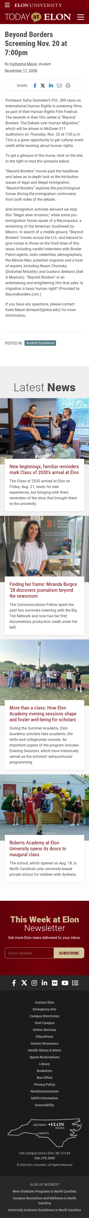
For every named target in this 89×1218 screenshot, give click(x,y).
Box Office (44, 1077)
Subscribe (69, 953)
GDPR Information (44, 1098)
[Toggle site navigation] (80, 17)
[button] (7, 5)
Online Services (44, 1029)
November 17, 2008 (21, 70)
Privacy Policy (44, 1084)
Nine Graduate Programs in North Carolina (44, 1191)
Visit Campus (45, 1023)
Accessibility (44, 1105)
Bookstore (44, 1070)
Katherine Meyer (23, 63)
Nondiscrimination (45, 1091)
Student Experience (40, 343)
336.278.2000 (44, 1158)
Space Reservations (45, 1057)
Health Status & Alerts (44, 1050)
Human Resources (44, 1043)
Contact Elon (44, 1002)
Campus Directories (44, 1016)
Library (44, 1064)
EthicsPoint (44, 1036)
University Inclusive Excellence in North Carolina (44, 1210)
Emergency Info (44, 1009)
